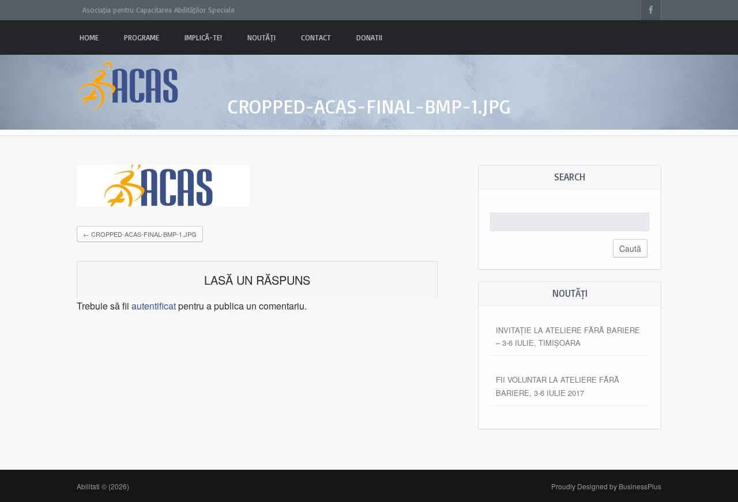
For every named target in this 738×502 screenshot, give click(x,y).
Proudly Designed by (606, 486)
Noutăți (261, 37)
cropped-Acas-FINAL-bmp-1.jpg (140, 234)
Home (89, 37)
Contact (316, 37)
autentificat (153, 305)
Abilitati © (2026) (103, 486)
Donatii (369, 37)
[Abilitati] (128, 75)
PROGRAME (141, 37)
